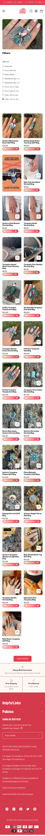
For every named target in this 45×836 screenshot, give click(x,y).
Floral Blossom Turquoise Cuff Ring (32, 473)
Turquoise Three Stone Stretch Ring (33, 391)
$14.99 (31, 396)
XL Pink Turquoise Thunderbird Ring (9, 391)
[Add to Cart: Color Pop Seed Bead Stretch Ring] (38, 175)
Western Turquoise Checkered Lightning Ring (10, 557)
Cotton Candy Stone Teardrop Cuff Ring (32, 142)
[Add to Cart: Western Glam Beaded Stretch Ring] (17, 216)
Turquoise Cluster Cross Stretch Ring (10, 350)
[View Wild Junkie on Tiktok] (14, 809)
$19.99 (10, 355)
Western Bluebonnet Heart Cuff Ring (10, 142)
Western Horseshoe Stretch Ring (31, 432)
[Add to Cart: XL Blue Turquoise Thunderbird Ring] (17, 301)
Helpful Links (11, 703)
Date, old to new (11, 95)
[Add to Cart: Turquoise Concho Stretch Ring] (17, 591)
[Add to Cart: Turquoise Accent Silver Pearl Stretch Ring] (17, 258)
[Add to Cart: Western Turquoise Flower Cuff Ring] (17, 465)
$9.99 (31, 188)
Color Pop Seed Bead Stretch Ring (32, 183)
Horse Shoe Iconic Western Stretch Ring (11, 432)
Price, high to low (12, 91)
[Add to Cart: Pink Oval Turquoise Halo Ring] (38, 342)
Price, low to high (12, 87)
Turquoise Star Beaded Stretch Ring (33, 265)
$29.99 (31, 520)
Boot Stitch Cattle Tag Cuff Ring (33, 556)
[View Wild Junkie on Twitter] (28, 809)
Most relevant (10, 70)
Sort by (5, 62)
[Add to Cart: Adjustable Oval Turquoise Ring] (38, 591)
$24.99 (10, 314)
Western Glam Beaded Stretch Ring (11, 224)
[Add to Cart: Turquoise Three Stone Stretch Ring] (38, 383)
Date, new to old (11, 99)
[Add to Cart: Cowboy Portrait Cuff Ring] (17, 507)
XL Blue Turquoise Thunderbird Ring (9, 308)
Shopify (35, 820)
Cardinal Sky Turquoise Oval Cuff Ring (33, 308)
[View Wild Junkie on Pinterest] (35, 809)
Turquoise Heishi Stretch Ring (30, 224)
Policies (8, 711)
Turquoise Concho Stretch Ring (9, 599)
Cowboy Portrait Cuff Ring (11, 514)
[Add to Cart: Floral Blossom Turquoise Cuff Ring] (38, 465)
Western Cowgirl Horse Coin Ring (33, 514)
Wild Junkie (17, 820)
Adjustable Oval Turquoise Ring (30, 599)
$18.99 (31, 314)
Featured (8, 66)
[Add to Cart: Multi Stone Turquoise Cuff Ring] (17, 632)
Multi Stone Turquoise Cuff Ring (11, 640)
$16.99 (10, 147)
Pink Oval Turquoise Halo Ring (31, 350)
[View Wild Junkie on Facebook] (21, 809)
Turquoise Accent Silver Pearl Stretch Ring (10, 266)
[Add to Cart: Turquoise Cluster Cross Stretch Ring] (17, 342)
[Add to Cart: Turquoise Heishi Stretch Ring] (38, 216)
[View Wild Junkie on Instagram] (7, 809)
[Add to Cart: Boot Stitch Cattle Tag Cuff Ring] (38, 548)
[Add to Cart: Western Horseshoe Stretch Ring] (38, 424)
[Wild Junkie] (22, 11)
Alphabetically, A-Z (12, 79)
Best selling (9, 74)
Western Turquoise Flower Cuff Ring (9, 473)
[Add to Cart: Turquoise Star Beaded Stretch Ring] (38, 258)
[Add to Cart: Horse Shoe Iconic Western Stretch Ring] (17, 424)
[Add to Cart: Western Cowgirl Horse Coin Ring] (38, 507)
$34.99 (31, 355)
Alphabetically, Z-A (12, 83)
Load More (22, 659)
